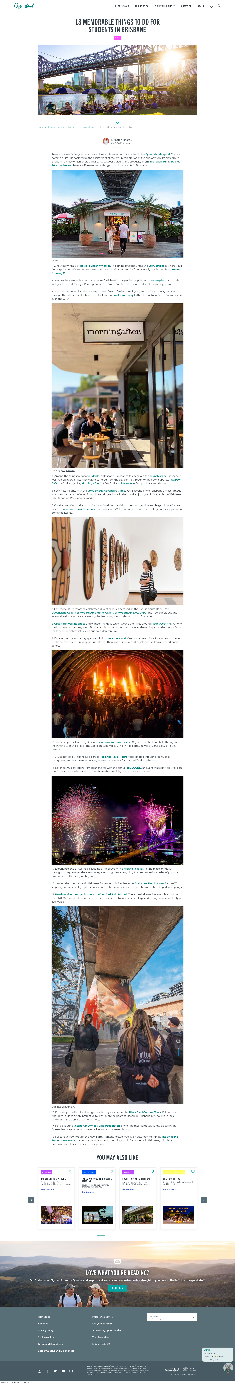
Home (41, 127)
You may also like (117, 1157)
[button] (31, 1200)
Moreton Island (116, 638)
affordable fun (158, 161)
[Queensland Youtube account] (63, 1371)
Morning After (90, 483)
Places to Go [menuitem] (122, 6)
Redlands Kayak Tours (113, 756)
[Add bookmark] (117, 122)
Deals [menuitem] (201, 6)
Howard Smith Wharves (95, 265)
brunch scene (158, 476)
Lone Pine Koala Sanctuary (78, 509)
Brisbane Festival (132, 868)
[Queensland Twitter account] (55, 1371)
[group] (56, 1200)
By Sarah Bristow (121, 139)
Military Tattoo (171, 1178)
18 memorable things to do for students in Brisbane (117, 25)
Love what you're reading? (117, 1272)
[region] (117, 161)
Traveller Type (69, 127)
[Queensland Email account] (71, 1371)
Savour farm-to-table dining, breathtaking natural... (95, 1186)
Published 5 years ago (121, 143)
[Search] (219, 6)
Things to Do (53, 127)
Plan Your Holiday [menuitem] (165, 6)
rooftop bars (159, 280)
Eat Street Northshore (53, 1178)
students (93, 476)
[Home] (24, 7)
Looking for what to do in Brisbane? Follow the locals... (136, 1183)
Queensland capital (158, 154)
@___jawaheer (68, 470)
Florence (126, 483)
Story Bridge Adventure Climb (106, 490)
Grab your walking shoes (69, 623)
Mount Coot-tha (161, 623)
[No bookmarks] (211, 6)
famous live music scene (115, 742)
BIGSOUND (134, 767)
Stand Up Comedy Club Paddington (97, 1125)
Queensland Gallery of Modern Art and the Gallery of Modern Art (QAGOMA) (99, 612)
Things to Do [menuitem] (142, 6)
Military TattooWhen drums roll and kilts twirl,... (178, 1183)
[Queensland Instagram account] (39, 1371)
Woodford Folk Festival (112, 894)
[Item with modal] (117, 80)
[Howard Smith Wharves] (117, 80)
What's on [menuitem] (186, 6)
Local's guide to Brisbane (136, 1178)
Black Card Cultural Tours (145, 1112)
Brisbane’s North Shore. (149, 883)
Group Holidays (87, 127)
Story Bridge (156, 265)
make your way (123, 295)
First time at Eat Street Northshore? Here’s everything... (56, 1183)
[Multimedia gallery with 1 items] (117, 80)
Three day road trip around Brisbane (97, 1180)
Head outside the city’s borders (74, 894)
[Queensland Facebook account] (47, 1371)
